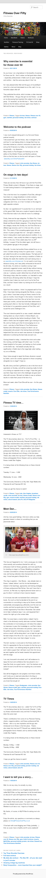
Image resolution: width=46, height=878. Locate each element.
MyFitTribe (6, 841)
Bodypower (23, 685)
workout (34, 118)
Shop (37, 42)
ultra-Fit (20, 499)
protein (24, 841)
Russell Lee (38, 841)
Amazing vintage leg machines (14, 863)
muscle (10, 391)
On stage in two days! (15, 174)
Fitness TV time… (13, 402)
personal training (18, 118)
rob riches (27, 118)
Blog (19, 47)
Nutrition (6, 42)
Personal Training (17, 42)
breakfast (35, 493)
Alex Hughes (27, 493)
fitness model (27, 495)
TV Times (8, 698)
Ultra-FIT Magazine (29, 499)
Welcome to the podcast (17, 126)
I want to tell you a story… (18, 777)
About (13, 47)
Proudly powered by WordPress (23, 874)
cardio (5, 495)
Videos (22, 38)
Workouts (31, 38)
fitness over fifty (17, 165)
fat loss (22, 115)
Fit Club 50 (29, 42)
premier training (31, 766)
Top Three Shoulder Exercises (13, 853)
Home (6, 38)
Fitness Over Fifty (14, 13)
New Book (14, 38)
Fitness (11, 115)
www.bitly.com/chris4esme (14, 261)
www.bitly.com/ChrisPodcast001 (14, 159)
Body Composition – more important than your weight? (22, 865)
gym (4, 118)
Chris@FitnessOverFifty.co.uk (20, 821)
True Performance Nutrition (22, 689)
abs (21, 493)
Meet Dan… (9, 508)
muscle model (14, 497)
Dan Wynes (33, 163)
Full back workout (9, 855)
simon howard (12, 499)
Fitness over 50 (35, 115)
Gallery (6, 47)
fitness (27, 115)
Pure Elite (16, 391)
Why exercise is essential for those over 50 (17, 62)
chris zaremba (24, 163)
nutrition (9, 118)
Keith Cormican (28, 839)
